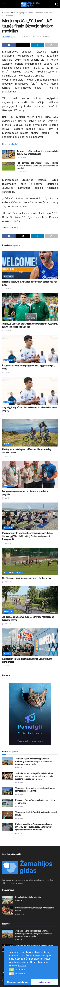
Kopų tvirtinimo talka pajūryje (28, 897)
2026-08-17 (7, 372)
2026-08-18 (7, 330)
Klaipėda (8, 276)
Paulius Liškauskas (9, 37)
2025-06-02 (20, 914)
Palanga (8, 528)
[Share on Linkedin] (37, 45)
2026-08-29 (20, 768)
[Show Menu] (3, 4)
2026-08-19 (22, 171)
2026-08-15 (7, 456)
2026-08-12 (7, 582)
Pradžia (5, 13)
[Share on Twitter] (23, 45)
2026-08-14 (7, 498)
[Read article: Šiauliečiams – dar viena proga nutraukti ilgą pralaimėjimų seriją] (30, 349)
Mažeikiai (8, 486)
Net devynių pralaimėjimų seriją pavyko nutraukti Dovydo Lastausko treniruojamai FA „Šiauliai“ (37, 165)
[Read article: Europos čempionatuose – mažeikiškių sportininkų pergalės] (30, 474)
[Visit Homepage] (30, 4)
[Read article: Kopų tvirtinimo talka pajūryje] (7, 900)
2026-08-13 (7, 543)
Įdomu (7, 444)
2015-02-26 (26, 37)
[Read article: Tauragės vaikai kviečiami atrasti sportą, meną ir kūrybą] (7, 815)
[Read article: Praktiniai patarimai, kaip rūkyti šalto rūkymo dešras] (7, 910)
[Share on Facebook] (9, 45)
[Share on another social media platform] (51, 45)
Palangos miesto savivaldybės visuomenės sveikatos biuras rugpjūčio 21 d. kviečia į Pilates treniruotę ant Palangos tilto (27, 536)
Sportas (12, 13)
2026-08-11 (7, 666)
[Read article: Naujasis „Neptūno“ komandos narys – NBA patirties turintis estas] (30, 265)
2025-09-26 (20, 900)
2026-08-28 (20, 833)
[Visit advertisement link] (30, 714)
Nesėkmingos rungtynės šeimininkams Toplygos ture (26, 578)
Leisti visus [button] (44, 982)
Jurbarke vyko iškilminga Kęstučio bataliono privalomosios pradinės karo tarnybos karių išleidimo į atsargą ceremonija (34, 776)
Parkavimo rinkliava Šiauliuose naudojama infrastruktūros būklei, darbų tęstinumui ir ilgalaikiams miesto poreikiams (33, 827)
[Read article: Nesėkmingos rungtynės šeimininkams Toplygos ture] (30, 561)
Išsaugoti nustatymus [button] (17, 982)
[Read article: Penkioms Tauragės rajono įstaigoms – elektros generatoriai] (7, 803)
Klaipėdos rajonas (13, 573)
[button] (11, 969)
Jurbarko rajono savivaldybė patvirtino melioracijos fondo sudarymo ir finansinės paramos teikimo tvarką (33, 761)
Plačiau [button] (22, 965)
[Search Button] (56, 4)
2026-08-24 (22, 157)
